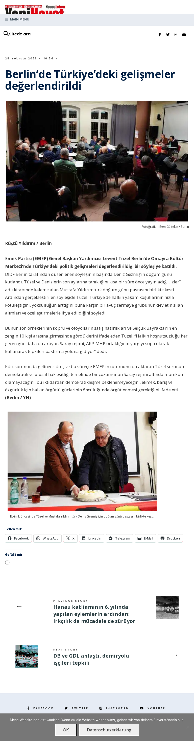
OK (66, 730)
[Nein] (187, 727)
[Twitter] (168, 35)
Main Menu (19, 19)
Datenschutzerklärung (109, 730)
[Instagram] (176, 35)
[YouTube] (184, 35)
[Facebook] (160, 35)
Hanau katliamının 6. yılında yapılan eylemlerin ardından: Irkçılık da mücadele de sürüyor (94, 611)
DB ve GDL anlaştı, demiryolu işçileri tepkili (91, 656)
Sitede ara (20, 34)
